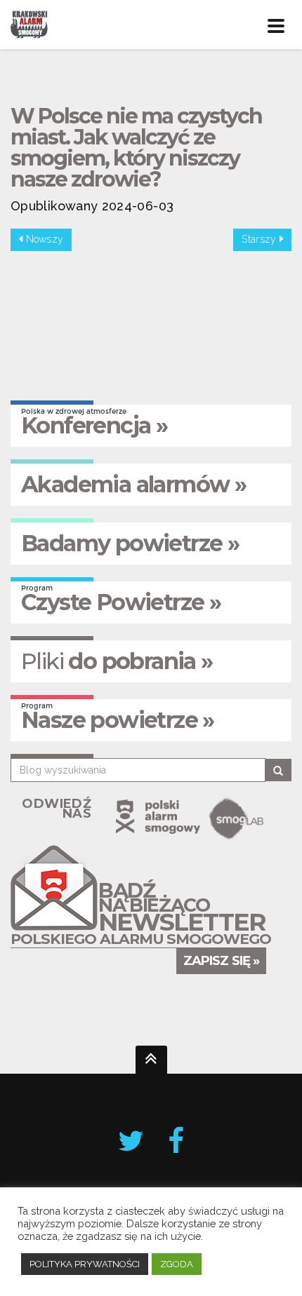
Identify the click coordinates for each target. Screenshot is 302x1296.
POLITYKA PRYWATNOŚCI (84, 1264)
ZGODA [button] (176, 1264)
